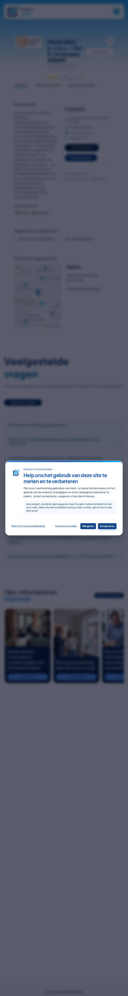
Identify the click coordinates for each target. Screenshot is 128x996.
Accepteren (107, 526)
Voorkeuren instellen (66, 526)
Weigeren (88, 526)
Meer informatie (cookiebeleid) (28, 526)
